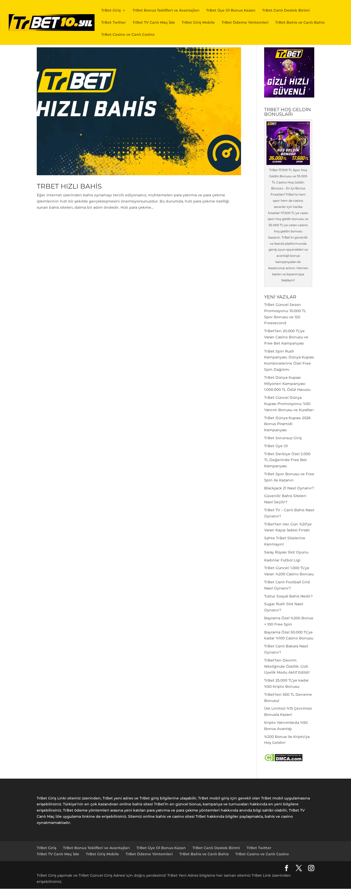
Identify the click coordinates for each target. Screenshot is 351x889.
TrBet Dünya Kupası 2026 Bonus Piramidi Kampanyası (287, 424)
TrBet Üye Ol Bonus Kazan (230, 10)
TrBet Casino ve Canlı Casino (128, 35)
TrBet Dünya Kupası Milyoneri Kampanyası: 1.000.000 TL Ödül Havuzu (287, 383)
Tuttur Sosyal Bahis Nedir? (288, 596)
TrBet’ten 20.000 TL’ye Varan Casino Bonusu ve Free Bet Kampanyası (286, 337)
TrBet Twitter (113, 23)
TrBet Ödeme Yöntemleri (245, 23)
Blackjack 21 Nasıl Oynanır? (289, 488)
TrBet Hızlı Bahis (69, 186)
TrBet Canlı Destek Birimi (286, 10)
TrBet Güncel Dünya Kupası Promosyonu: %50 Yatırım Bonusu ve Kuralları (289, 403)
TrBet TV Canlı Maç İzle (154, 23)
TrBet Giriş (111, 10)
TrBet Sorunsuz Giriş (283, 438)
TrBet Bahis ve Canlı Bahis (300, 23)
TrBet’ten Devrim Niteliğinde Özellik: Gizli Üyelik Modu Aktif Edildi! (287, 666)
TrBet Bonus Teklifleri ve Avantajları (166, 10)
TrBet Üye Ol (276, 446)
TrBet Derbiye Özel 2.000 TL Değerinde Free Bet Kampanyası (287, 460)
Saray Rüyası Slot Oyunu (286, 552)
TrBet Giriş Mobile (198, 23)
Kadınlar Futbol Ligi (282, 560)
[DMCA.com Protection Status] (283, 760)
